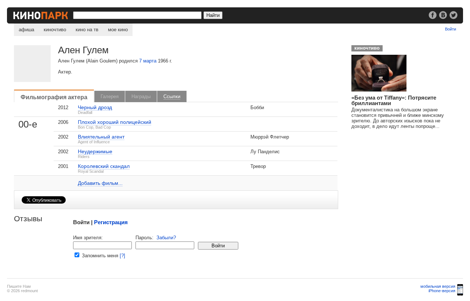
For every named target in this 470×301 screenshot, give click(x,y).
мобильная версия (437, 286)
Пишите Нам (19, 286)
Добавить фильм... (100, 183)
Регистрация (111, 222)
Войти (450, 29)
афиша (26, 29)
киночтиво (55, 29)
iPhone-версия (442, 291)
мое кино (118, 29)
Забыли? (166, 237)
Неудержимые (95, 151)
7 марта (147, 61)
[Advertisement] (403, 180)
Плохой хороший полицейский (114, 122)
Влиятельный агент (101, 137)
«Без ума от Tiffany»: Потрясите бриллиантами (393, 100)
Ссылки (171, 96)
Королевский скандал (104, 166)
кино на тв (87, 29)
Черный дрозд (95, 107)
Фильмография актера (54, 97)
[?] (122, 255)
